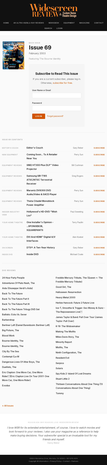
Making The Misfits (66, 331)
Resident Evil (62, 357)
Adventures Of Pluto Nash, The (18, 283)
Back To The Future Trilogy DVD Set (21, 309)
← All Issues (8, 406)
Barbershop (8, 319)
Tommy (60, 393)
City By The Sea (10, 351)
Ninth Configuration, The (69, 352)
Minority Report (64, 342)
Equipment (69, 23)
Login (60, 28)
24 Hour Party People (13, 277)
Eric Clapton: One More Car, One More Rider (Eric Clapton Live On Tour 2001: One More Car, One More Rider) (25, 376)
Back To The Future (12, 293)
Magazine (84, 23)
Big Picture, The (10, 330)
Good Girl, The (63, 287)
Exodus (6, 385)
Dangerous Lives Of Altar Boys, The (21, 361)
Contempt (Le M (10, 356)
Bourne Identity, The (12, 340)
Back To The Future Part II (15, 298)
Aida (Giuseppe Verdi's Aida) (17, 288)
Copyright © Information (38, 461)
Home (6, 23)
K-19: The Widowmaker (68, 326)
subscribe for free (62, 82)
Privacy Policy (55, 461)
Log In (38, 116)
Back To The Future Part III (16, 304)
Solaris (59, 368)
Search (48, 28)
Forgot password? (55, 116)
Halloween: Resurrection (68, 292)
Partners (74, 461)
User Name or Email (41, 90)
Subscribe (99, 148)
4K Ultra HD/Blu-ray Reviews (29, 23)
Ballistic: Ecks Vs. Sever (14, 314)
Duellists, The (9, 367)
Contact (99, 23)
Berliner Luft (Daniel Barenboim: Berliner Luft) (26, 325)
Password (37, 103)
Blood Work (8, 335)
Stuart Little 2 (63, 378)
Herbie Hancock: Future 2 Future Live (75, 302)
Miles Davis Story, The (67, 336)
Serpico (60, 363)
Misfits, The (62, 347)
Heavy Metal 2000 (65, 297)
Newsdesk (54, 23)
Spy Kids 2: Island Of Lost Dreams (73, 373)
